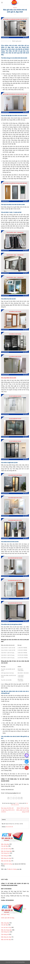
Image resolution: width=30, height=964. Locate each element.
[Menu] (2, 2)
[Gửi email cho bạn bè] (16, 798)
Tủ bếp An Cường (12, 869)
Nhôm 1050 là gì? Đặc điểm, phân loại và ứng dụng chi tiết (22, 810)
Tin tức (15, 7)
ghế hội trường (8, 864)
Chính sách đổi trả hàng (7, 917)
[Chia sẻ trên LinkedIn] (21, 798)
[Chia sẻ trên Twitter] (13, 798)
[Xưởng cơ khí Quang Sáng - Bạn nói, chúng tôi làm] (15, 2)
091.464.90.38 (9, 826)
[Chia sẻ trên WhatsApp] (8, 798)
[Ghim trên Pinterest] (19, 798)
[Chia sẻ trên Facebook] (11, 798)
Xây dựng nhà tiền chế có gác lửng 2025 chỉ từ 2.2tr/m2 (7, 810)
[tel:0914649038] (12, 837)
